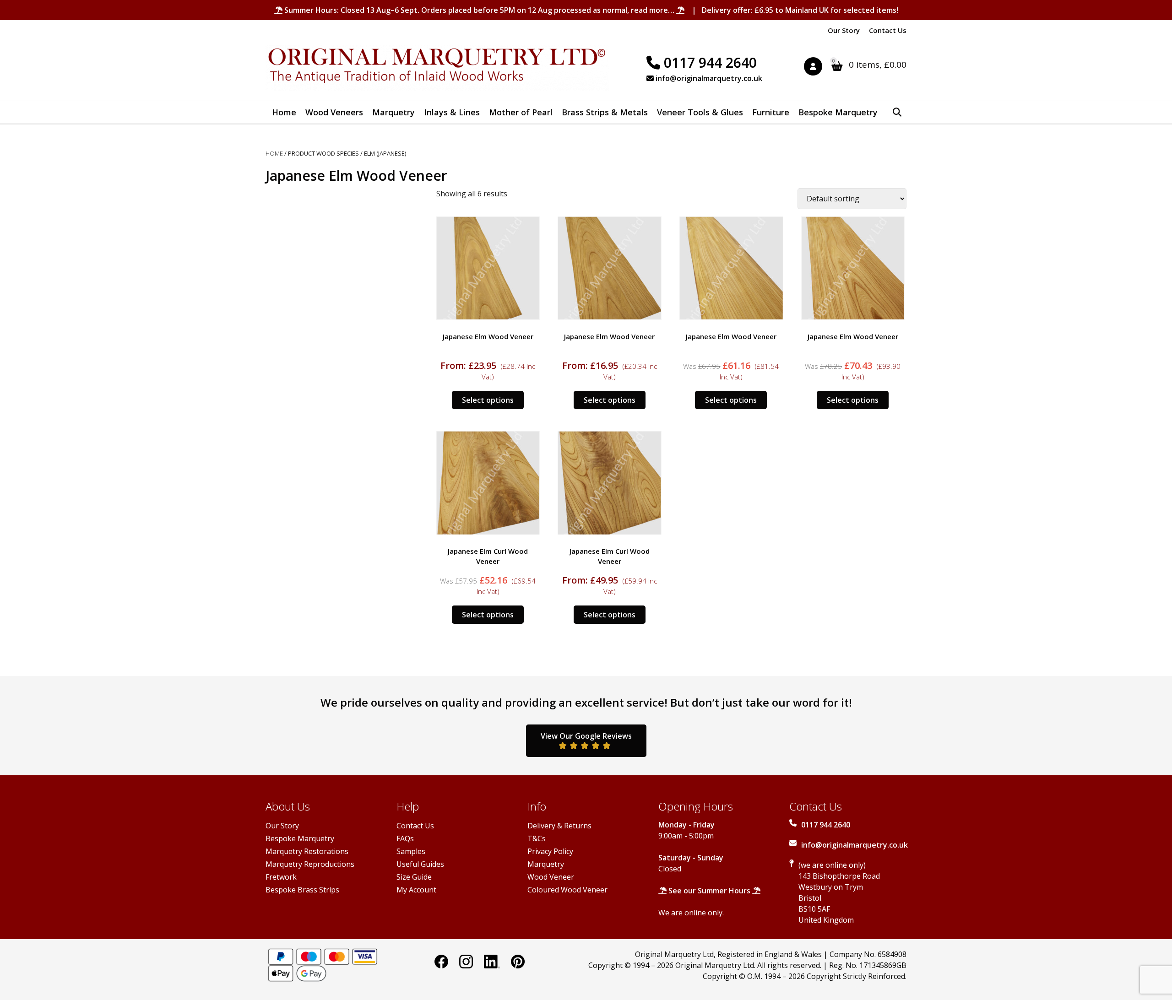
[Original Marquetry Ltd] (437, 68)
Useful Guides (420, 864)
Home (284, 112)
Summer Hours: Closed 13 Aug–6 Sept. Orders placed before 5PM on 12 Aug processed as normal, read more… (479, 10)
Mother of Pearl (521, 112)
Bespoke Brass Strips (302, 890)
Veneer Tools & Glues (700, 112)
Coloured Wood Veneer (567, 890)
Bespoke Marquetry (838, 112)
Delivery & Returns (559, 826)
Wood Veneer (550, 877)
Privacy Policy (550, 851)
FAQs (405, 838)
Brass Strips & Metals (605, 112)
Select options (488, 400)
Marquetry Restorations (307, 851)
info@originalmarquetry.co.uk (708, 78)
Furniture (770, 112)
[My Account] (817, 67)
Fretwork (281, 877)
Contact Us (887, 30)
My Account (416, 890)
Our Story (844, 30)
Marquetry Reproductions (310, 864)
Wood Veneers (334, 112)
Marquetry (393, 112)
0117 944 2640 (708, 62)
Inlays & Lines (452, 112)
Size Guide (414, 877)
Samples (410, 851)
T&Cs (536, 838)
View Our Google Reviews (586, 736)
